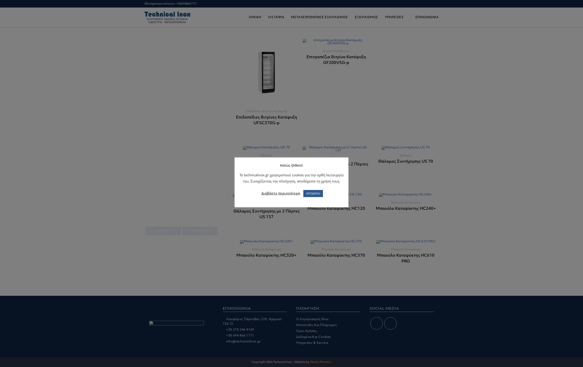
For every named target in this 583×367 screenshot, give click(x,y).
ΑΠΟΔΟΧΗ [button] (313, 193)
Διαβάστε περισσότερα (280, 193)
